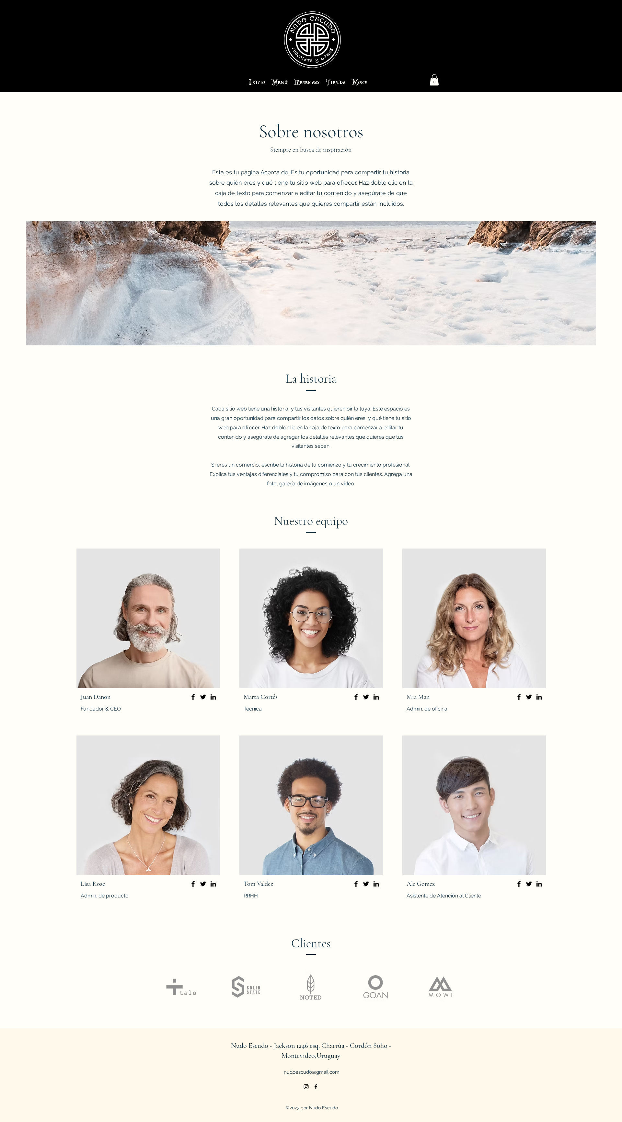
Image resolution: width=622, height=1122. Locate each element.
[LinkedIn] (213, 697)
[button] (434, 80)
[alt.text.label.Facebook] (316, 1086)
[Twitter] (203, 697)
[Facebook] (193, 697)
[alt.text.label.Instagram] (306, 1086)
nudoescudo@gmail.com (312, 1072)
